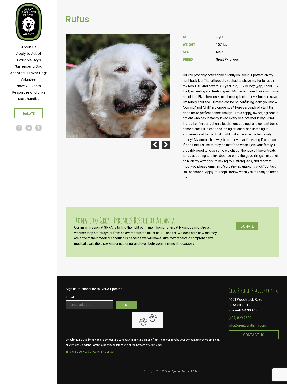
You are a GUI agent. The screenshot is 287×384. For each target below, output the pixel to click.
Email (71, 297)
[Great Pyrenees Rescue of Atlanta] (28, 22)
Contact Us (253, 335)
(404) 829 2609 (240, 318)
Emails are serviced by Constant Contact (90, 351)
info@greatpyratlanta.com (247, 325)
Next (166, 145)
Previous (155, 145)
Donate (247, 226)
